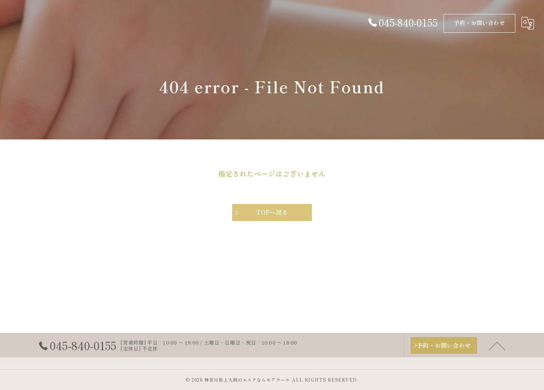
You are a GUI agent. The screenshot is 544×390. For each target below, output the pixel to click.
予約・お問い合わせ (479, 23)
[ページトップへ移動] (497, 345)
